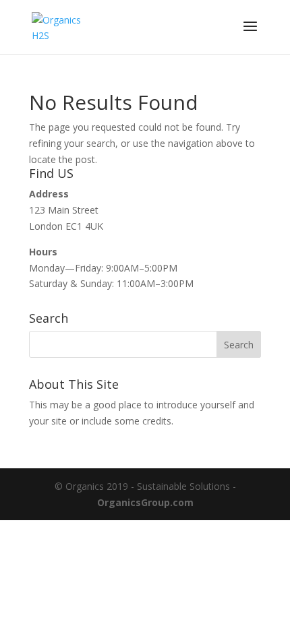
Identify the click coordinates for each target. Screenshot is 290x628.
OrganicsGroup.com (145, 502)
